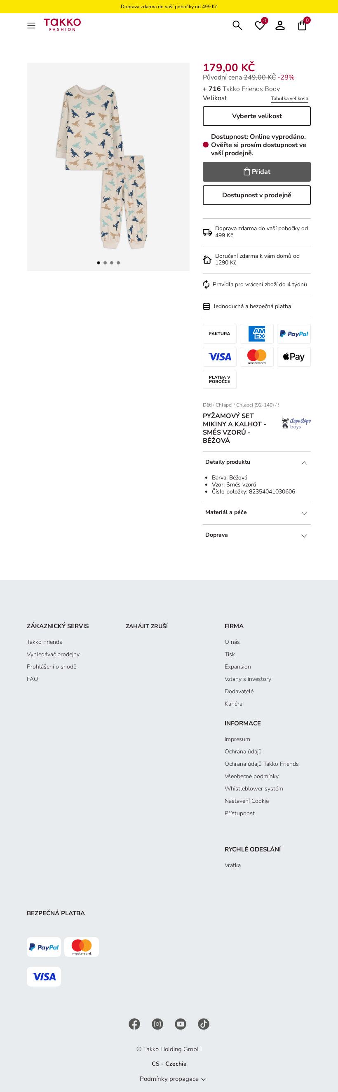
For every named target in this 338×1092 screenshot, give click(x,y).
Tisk (230, 654)
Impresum (237, 739)
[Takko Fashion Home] (62, 24)
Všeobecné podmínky (252, 776)
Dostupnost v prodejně (256, 195)
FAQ (32, 679)
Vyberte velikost (257, 116)
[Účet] (280, 24)
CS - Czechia (169, 1064)
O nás (232, 642)
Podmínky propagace (169, 1079)
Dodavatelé (239, 691)
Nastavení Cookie (247, 801)
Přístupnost (240, 813)
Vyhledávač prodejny (53, 654)
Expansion (238, 667)
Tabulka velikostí (289, 98)
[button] (98, 262)
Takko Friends (44, 642)
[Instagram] (158, 1024)
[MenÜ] (32, 24)
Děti (207, 405)
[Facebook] (135, 1024)
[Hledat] (237, 24)
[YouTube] (181, 1024)
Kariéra (233, 704)
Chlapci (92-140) (255, 405)
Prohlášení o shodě (51, 667)
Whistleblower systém (254, 789)
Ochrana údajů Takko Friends (262, 764)
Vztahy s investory (248, 679)
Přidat (261, 171)
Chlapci (224, 405)
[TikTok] (203, 1024)
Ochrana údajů (243, 751)
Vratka (233, 865)
